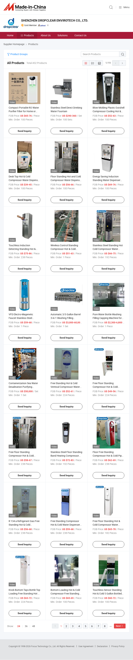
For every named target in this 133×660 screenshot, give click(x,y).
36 (26, 626)
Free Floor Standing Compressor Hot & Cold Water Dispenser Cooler (21, 455)
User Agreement (85, 646)
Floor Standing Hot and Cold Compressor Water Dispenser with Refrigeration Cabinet (66, 180)
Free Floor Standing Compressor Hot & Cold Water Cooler (105, 387)
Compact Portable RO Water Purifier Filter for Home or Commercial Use (24, 111)
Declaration (102, 646)
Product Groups (19, 54)
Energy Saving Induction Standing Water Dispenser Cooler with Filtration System (108, 180)
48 (33, 626)
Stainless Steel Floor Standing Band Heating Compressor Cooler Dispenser (66, 455)
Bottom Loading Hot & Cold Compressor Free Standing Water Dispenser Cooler (65, 593)
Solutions (62, 35)
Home (10, 35)
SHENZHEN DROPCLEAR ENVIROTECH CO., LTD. (54, 20)
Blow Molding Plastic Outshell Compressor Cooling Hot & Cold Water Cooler (108, 111)
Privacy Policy (118, 646)
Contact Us (80, 35)
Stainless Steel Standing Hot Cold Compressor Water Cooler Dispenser (108, 249)
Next (118, 626)
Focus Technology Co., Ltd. (44, 646)
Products (29, 35)
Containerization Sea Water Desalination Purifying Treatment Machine (23, 387)
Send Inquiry (25, 131)
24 (18, 626)
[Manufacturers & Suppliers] (25, 7)
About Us (46, 35)
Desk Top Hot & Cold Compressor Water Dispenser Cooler (24, 180)
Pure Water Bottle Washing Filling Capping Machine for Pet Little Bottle (107, 318)
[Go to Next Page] (122, 63)
